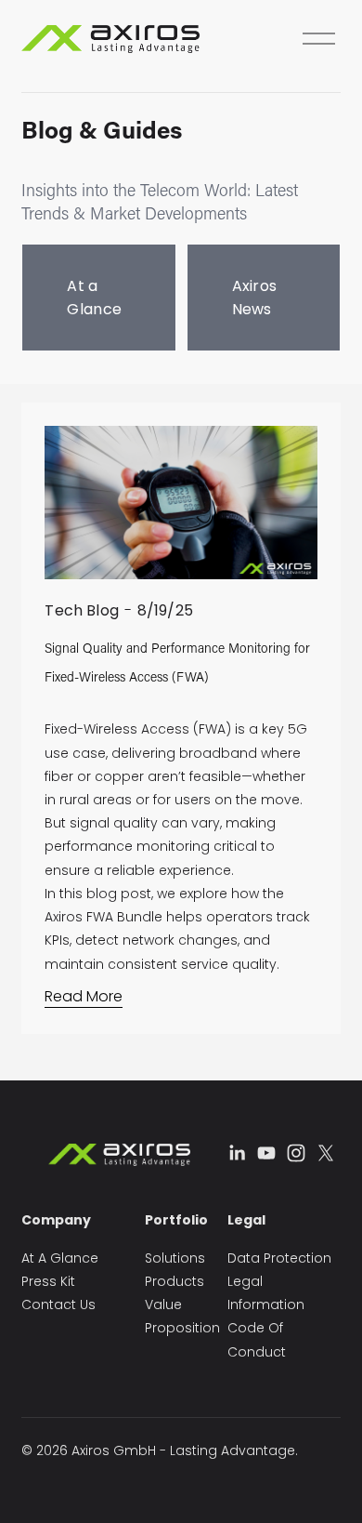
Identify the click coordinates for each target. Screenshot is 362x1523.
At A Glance (59, 1258)
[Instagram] (296, 1153)
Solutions (175, 1258)
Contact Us (58, 1304)
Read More (84, 996)
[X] (326, 1153)
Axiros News (255, 297)
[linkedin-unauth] (236, 1153)
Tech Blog (81, 610)
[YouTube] (266, 1153)
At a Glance (94, 297)
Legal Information (265, 1293)
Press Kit (48, 1281)
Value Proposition (182, 1316)
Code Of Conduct (256, 1339)
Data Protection (279, 1258)
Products (174, 1281)
